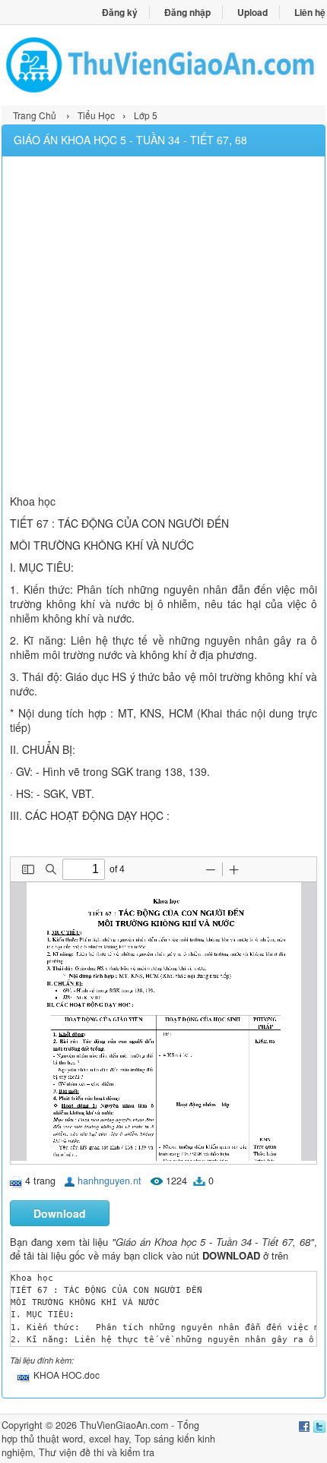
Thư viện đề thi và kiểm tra (96, 1452)
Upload (252, 12)
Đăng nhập (187, 12)
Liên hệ (309, 12)
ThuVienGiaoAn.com (124, 1425)
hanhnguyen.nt (109, 1180)
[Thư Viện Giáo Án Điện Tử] (163, 65)
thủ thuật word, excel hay (75, 1439)
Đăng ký (120, 12)
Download (59, 1213)
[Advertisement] (163, 327)
